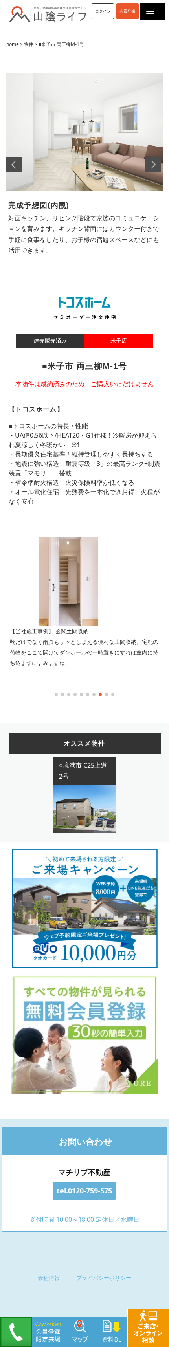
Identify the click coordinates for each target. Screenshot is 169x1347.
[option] (84, 161)
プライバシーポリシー (103, 1277)
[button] (56, 694)
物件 (28, 44)
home (12, 44)
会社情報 (49, 1277)
